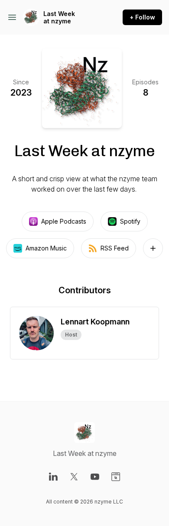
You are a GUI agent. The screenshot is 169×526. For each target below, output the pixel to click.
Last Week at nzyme (59, 17)
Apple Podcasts (63, 221)
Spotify (130, 221)
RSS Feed (115, 248)
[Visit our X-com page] (74, 476)
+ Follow (142, 17)
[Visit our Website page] (115, 476)
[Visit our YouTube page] (95, 476)
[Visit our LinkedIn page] (53, 476)
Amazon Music (46, 248)
